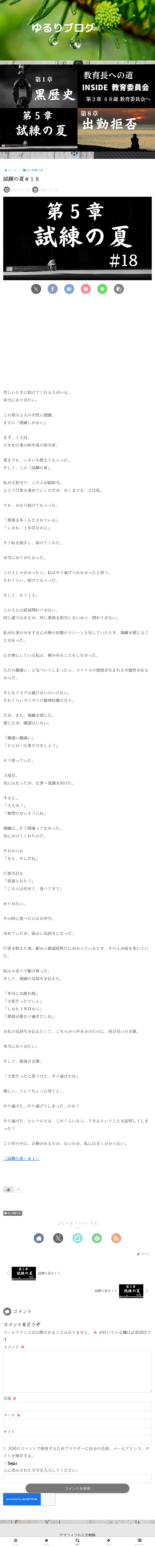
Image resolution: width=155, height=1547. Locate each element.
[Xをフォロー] (58, 1238)
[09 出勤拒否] (116, 130)
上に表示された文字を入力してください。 (41, 1470)
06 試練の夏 (14, 1213)
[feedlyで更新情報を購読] (97, 1238)
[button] (119, 289)
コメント (14, 1347)
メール (12, 1415)
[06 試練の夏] (39, 130)
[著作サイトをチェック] (39, 1238)
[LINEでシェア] (102, 289)
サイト (9, 1432)
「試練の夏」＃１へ (21, 1159)
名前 (10, 1398)
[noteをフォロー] (77, 1238)
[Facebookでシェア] (53, 289)
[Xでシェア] (36, 289)
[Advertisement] (77, 345)
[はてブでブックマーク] (69, 289)
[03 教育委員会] (116, 86)
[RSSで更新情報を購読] (116, 1238)
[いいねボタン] (8, 1190)
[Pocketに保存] (86, 289)
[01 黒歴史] (39, 86)
